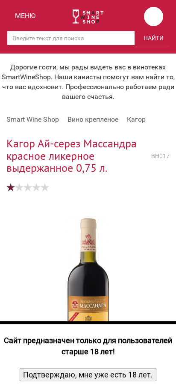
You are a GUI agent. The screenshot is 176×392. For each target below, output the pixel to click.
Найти (154, 38)
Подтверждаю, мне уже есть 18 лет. (88, 374)
